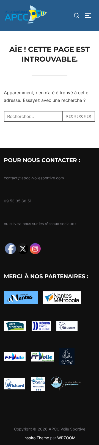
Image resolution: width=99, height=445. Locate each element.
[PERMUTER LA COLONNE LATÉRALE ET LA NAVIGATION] (89, 16)
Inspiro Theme (36, 437)
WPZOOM (66, 437)
